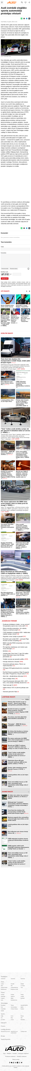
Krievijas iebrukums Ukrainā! (13, 661)
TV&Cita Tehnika (14, 1008)
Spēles (22, 1007)
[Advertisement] (15, 184)
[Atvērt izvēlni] (1, 2)
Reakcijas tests (14, 1000)
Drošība (2, 994)
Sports (3, 1014)
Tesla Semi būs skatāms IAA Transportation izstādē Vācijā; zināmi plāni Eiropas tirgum (15, 360)
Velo (11, 985)
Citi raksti (5, 291)
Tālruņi (12, 1005)
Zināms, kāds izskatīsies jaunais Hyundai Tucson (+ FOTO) (17, 768)
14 (1, 528)
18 (24, 477)
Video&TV (4, 1023)
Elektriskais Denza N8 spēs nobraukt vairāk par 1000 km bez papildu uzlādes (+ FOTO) (22, 545)
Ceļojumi (2, 998)
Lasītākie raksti (8, 697)
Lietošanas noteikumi (23, 1053)
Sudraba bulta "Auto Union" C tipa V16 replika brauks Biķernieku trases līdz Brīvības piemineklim (15, 655)
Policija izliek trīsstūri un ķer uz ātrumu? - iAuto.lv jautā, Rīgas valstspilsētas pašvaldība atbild (22, 402)
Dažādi (2, 1010)
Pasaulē (12, 983)
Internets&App (14, 1007)
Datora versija (15, 1059)
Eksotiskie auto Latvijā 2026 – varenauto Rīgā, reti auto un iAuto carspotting (16, 639)
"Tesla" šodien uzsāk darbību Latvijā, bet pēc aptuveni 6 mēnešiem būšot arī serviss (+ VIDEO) (15, 430)
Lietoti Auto (3, 978)
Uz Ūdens (23, 985)
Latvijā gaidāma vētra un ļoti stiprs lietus (7, 400)
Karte (2, 1000)
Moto (2, 985)
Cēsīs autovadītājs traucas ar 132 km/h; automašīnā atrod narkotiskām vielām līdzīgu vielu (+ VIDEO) (22, 454)
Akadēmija (3, 996)
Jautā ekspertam (5, 1039)
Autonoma (23, 978)
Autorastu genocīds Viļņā (11, 691)
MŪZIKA (7, 651)
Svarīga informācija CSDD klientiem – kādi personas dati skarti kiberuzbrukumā (7, 545)
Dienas (23, 699)
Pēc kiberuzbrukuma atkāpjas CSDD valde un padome (8, 594)
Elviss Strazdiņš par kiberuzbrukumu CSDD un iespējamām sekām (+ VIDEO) (14, 572)
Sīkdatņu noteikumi (21, 1056)
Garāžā (22, 996)
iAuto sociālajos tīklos (10, 678)
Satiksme (13, 996)
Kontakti (15, 1053)
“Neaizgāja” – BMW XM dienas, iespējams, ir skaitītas (7, 453)
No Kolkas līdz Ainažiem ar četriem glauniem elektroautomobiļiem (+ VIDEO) (18, 732)
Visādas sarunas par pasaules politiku (15, 659)
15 (6, 595)
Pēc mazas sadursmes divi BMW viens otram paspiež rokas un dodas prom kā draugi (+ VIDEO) (14, 503)
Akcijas (3, 1036)
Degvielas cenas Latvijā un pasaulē (14, 636)
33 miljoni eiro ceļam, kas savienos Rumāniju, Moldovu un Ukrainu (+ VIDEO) (18, 796)
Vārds (2, 246)
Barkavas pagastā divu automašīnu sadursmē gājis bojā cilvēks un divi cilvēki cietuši (18, 819)
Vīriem (3, 992)
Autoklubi (22, 998)
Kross (12, 1015)
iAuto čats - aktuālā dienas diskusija (15, 676)
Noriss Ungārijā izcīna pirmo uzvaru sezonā (7, 306)
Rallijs (2, 1015)
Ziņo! (4, 1053)
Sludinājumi (4, 976)
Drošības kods (4, 272)
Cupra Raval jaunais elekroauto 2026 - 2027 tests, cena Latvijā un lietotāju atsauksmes (16, 681)
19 (27, 405)
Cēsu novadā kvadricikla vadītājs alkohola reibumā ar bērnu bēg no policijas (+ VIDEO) (22, 527)
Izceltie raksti (7, 333)
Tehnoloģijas (4, 1003)
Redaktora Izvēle (14, 989)
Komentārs (3, 253)
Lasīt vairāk (21, 369)
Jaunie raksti (7, 792)
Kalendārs (23, 1019)
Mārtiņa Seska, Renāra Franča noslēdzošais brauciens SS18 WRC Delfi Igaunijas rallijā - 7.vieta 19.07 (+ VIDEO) (5, 320)
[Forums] (21, 2)
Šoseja (22, 1015)
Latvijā (2, 983)
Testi (22, 987)
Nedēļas (27, 699)
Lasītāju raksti (24, 1031)
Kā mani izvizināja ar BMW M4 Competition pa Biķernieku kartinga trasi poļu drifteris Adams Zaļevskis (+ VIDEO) (7, 613)
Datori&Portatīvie (24, 1005)
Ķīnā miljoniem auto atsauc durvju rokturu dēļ (7, 383)
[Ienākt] (29, 2)
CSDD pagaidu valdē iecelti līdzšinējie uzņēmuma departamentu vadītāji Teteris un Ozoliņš (18, 847)
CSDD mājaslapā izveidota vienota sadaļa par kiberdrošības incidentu (18, 840)
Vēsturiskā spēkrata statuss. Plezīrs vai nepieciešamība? (14, 664)
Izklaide (22, 983)
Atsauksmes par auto (5, 1031)
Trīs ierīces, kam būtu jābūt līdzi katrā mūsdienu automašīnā (7, 526)
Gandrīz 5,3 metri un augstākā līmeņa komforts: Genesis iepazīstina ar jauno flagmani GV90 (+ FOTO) (8, 474)
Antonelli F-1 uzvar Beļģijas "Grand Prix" (22, 306)
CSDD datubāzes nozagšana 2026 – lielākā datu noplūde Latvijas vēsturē (16, 633)
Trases (12, 1019)
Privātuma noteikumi (10, 1056)
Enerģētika (3, 1005)
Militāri (12, 998)
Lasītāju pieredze (5, 1029)
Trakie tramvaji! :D (10, 685)
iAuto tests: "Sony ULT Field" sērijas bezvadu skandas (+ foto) (22, 594)
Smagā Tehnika (4, 987)
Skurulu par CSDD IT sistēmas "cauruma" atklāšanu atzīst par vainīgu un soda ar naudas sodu (22, 474)
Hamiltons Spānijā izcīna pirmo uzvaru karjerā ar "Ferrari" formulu (15, 319)
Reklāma (9, 1053)
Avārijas (12, 994)
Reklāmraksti (3, 989)
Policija (22, 994)
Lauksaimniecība (14, 987)
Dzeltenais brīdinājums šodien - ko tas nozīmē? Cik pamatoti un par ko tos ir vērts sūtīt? (16, 625)
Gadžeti (22, 1008)
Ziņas (2, 982)
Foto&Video (3, 1008)
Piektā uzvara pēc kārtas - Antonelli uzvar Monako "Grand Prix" (25, 318)
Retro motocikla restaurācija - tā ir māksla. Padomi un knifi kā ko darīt (15, 629)
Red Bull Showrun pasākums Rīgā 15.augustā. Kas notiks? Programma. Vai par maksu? (16, 672)
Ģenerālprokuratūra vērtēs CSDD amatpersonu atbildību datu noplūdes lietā (22, 611)
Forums (3, 1026)
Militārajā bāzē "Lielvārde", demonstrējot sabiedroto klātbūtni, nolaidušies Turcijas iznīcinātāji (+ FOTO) (18, 804)
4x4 (1, 1017)
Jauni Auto (13, 978)
